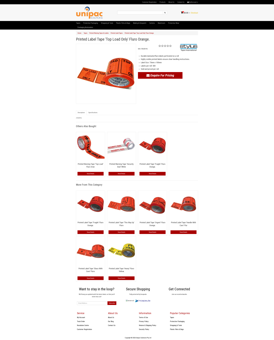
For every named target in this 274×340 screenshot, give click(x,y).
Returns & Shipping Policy (147, 325)
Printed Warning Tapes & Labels (99, 33)
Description (81, 113)
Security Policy (144, 329)
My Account (81, 317)
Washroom (161, 23)
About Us (171, 2)
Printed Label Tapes (117, 33)
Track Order (81, 321)
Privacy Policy (144, 321)
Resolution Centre (83, 325)
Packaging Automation (85, 27)
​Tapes (78, 23)
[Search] (165, 12)
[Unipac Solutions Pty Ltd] (89, 12)
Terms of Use (143, 317)
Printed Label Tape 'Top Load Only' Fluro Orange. (139, 33)
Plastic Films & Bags (123, 23)
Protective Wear (173, 23)
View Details (90, 174)
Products (162, 2)
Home (79, 33)
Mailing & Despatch (139, 23)
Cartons (152, 23)
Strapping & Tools (107, 23)
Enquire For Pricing (162, 75)
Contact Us (180, 2)
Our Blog (111, 321)
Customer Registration (149, 2)
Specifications (92, 113)
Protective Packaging (90, 23)
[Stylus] (188, 47)
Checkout (194, 13)
